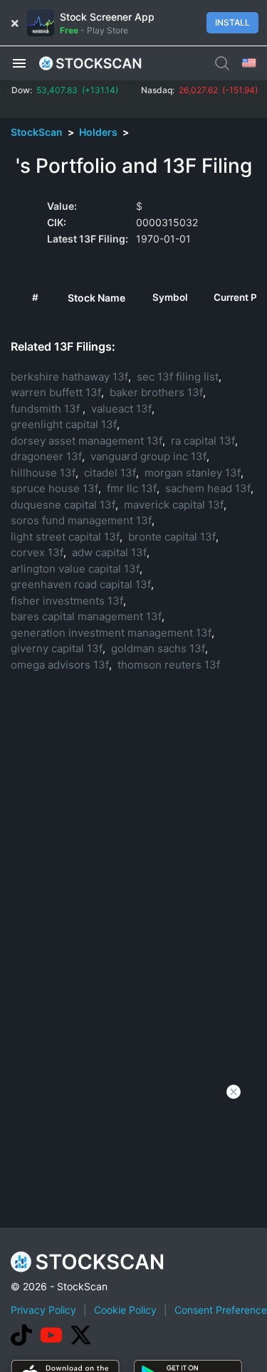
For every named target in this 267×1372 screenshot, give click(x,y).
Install (232, 22)
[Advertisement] (133, 1231)
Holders (99, 132)
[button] (19, 62)
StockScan (38, 132)
